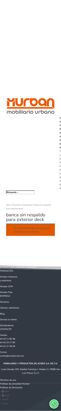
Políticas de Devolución (11, 387)
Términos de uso (8, 380)
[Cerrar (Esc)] (50, 3)
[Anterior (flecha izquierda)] (5, 205)
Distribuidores (7, 325)
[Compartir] (43, 3)
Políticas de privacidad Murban (15, 383)
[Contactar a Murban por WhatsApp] (53, 404)
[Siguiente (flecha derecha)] (55, 205)
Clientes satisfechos (9, 307)
